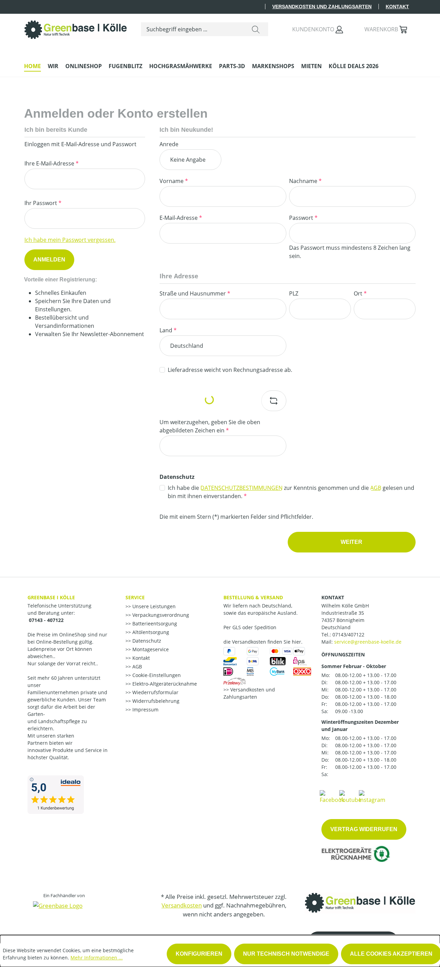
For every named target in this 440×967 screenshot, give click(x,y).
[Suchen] (255, 29)
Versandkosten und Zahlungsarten (322, 6)
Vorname (174, 181)
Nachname (305, 181)
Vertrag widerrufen (363, 829)
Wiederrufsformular (154, 692)
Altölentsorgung (150, 632)
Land (168, 330)
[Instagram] (372, 796)
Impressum (144, 709)
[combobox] (192, 29)
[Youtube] (350, 796)
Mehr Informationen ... (96, 957)
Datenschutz (146, 640)
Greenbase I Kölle (51, 597)
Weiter (351, 542)
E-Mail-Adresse (181, 218)
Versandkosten (182, 905)
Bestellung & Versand (253, 597)
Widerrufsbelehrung (155, 701)
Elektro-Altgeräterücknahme (164, 683)
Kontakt (397, 6)
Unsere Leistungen (153, 606)
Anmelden (49, 259)
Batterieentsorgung (154, 623)
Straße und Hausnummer (195, 293)
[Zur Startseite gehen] (75, 28)
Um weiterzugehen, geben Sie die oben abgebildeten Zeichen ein (210, 426)
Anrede (169, 144)
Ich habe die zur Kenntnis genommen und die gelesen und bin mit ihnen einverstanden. (291, 492)
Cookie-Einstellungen (156, 675)
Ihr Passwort (43, 203)
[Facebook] (332, 796)
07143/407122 (348, 634)
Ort (360, 293)
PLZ (293, 293)
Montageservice (150, 649)
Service (135, 597)
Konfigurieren (199, 954)
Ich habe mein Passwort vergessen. (70, 240)
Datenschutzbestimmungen (241, 488)
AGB (375, 488)
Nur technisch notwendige (286, 954)
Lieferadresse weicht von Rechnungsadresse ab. (230, 370)
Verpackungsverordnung (160, 615)
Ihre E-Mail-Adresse (51, 163)
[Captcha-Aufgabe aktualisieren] (273, 400)
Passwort (303, 218)
